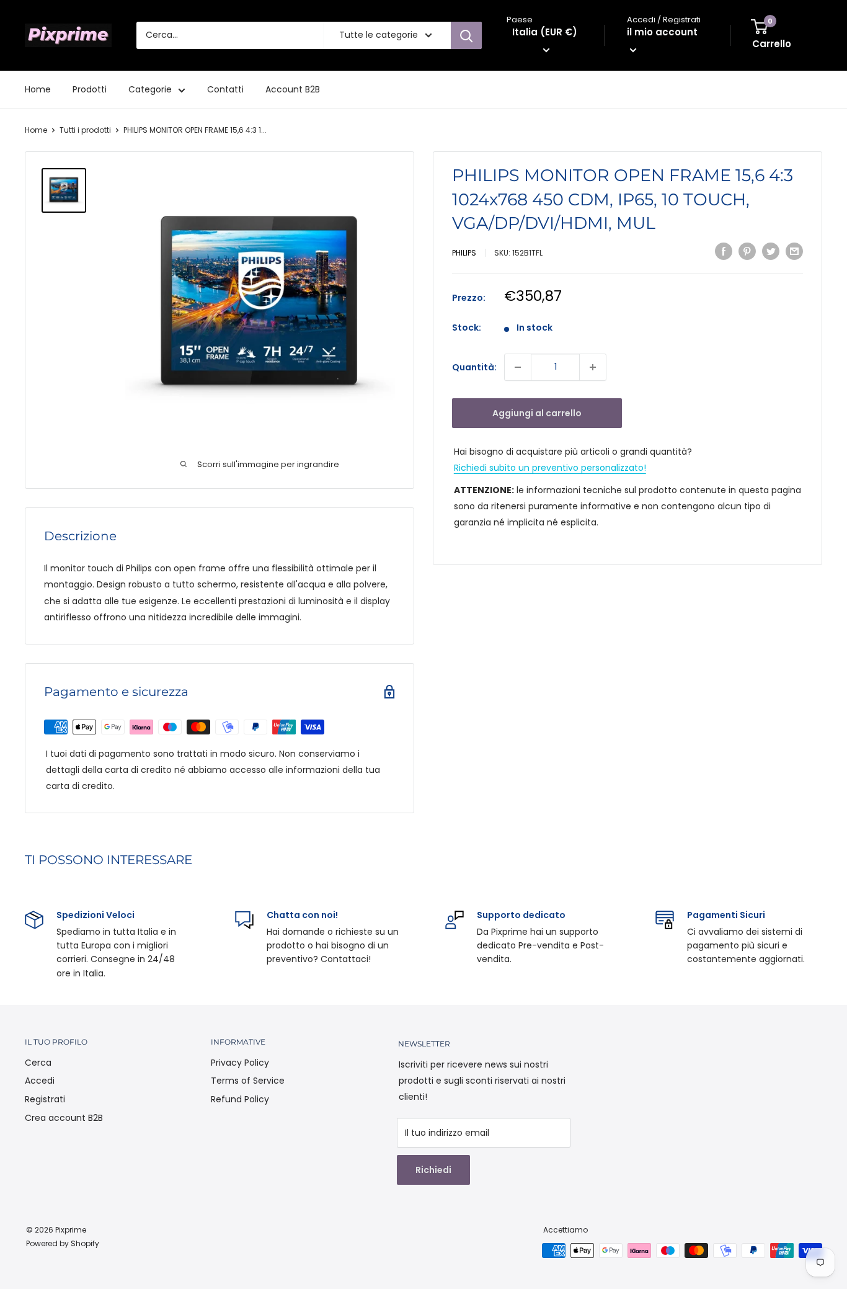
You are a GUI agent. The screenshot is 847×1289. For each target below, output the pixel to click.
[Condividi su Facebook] (723, 251)
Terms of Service (248, 1080)
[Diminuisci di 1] (518, 367)
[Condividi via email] (794, 251)
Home (38, 89)
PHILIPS (464, 253)
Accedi (40, 1080)
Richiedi (433, 1170)
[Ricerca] (466, 35)
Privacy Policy (240, 1062)
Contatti (225, 89)
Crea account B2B (64, 1118)
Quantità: (474, 367)
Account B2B (292, 89)
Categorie (150, 89)
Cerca (38, 1062)
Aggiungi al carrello (537, 413)
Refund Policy (240, 1099)
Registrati (45, 1099)
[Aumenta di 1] (593, 367)
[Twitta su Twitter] (770, 251)
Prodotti (90, 89)
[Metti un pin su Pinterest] (747, 251)
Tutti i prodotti (85, 130)
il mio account (662, 31)
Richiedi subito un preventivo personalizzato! (550, 468)
